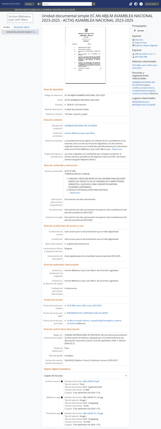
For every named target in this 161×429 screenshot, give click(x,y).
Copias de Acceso (53, 375)
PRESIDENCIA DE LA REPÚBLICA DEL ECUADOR (87, 313)
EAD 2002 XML (141, 56)
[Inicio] (12, 4)
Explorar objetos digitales (146, 45)
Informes (139, 39)
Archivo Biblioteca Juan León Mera (80, 133)
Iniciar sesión (151, 4)
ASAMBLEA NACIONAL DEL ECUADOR (81, 125)
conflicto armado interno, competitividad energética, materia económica (144, 91)
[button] (130, 4)
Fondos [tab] (6, 27)
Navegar (28, 4)
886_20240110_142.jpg (93, 413)
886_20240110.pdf (91, 381)
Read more (117, 149)
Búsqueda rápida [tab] (21, 27)
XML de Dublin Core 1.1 (145, 54)
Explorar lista (141, 42)
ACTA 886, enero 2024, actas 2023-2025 (84, 305)
